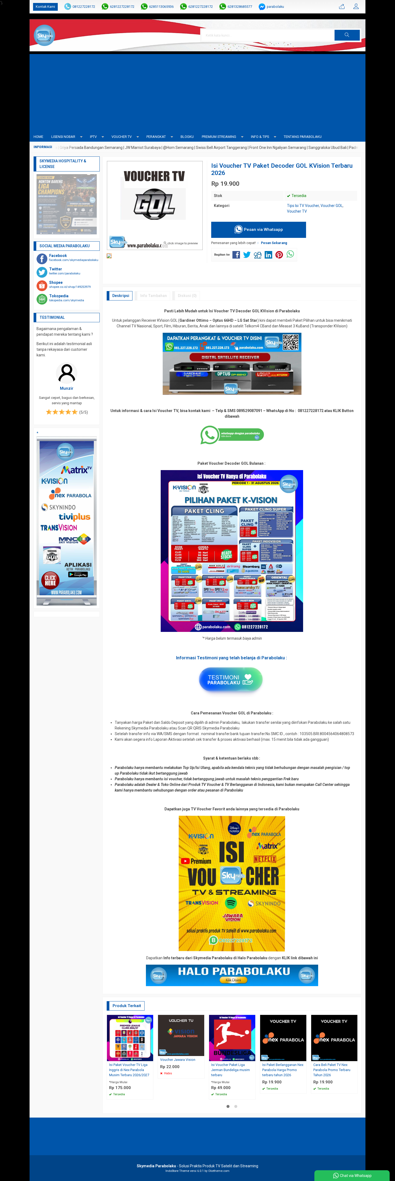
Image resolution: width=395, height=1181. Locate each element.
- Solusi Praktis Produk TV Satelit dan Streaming (197, 1166)
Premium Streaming (219, 137)
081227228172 (84, 7)
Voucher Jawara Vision (177, 1060)
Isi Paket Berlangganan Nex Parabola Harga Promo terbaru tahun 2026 (282, 1070)
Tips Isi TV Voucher (303, 205)
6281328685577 (240, 7)
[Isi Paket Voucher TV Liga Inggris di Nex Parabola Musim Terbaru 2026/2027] (130, 1038)
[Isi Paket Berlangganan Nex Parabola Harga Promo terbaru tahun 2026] (283, 1038)
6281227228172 (122, 7)
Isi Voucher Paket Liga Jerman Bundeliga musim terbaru (230, 1070)
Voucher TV (122, 137)
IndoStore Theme (177, 1171)
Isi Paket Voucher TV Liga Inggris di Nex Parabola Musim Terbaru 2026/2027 (129, 1070)
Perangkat (156, 137)
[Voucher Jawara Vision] (181, 1035)
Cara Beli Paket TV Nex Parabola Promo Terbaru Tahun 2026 (331, 1070)
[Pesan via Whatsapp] (341, 6)
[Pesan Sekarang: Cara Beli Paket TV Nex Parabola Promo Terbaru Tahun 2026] (354, 1057)
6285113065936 (161, 7)
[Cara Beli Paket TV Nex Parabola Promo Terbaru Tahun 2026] (334, 1038)
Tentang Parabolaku (303, 137)
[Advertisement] (197, 91)
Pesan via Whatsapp (263, 229)
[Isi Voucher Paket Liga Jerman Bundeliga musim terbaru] (232, 1038)
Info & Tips (260, 137)
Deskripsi (120, 296)
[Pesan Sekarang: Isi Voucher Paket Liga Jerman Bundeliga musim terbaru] (252, 1057)
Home (38, 137)
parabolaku (275, 7)
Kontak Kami (45, 7)
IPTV (93, 137)
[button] (347, 35)
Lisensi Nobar (63, 137)
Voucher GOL (332, 205)
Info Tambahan (153, 296)
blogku (187, 137)
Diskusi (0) (187, 296)
